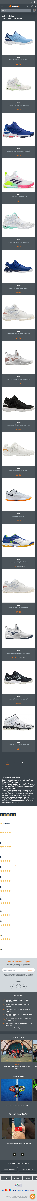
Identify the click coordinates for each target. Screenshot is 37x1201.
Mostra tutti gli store (18, 1028)
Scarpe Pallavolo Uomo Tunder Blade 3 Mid (18, 425)
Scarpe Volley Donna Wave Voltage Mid (18, 242)
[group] (16, 1055)
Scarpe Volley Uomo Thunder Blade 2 (18, 288)
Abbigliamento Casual (9, 1169)
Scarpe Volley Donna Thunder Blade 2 (18, 60)
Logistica (6, 1178)
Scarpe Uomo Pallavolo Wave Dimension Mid (18, 653)
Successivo (9, 830)
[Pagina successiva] (30, 762)
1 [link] (7, 762)
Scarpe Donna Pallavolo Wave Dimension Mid (18, 379)
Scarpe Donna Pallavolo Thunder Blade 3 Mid (18, 333)
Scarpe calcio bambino (27, 1169)
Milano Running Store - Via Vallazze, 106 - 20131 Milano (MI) (18, 1010)
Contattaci (17, 1178)
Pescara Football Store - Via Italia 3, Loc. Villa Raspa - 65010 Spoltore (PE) (19, 1019)
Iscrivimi (30, 970)
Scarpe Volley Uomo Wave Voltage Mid (18, 745)
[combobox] (16, 10)
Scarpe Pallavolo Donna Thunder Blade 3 (18, 607)
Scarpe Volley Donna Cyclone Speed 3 (18, 699)
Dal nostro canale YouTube (18, 1114)
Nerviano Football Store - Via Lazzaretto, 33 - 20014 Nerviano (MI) (19, 1024)
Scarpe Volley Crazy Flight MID (18, 197)
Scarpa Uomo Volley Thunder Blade (18, 562)
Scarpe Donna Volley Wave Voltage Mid (18, 105)
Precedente (3, 830)
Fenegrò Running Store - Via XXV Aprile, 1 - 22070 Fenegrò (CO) (18, 1005)
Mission (28, 1178)
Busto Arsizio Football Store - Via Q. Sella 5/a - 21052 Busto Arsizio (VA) (19, 1015)
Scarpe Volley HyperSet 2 (18, 516)
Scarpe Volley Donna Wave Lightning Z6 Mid (18, 151)
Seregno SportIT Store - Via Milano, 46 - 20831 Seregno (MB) (17, 1001)
